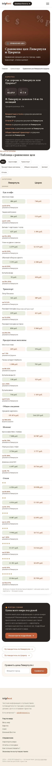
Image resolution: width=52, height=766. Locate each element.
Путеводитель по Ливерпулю (18, 649)
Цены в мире (15, 69)
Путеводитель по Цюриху (17, 655)
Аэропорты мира (9, 742)
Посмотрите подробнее (21, 635)
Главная (5, 69)
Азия (4, 729)
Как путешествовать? (11, 748)
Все (3, 162)
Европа (5, 726)
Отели (4, 172)
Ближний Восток (9, 732)
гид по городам (41, 759)
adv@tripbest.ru (23, 713)
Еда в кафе (13, 162)
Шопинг (45, 167)
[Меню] (47, 3)
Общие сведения (31, 167)
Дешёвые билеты (22, 4)
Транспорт (25, 162)
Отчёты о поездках (10, 745)
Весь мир (6, 722)
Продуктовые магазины (11, 167)
